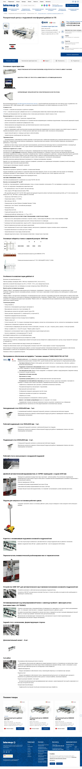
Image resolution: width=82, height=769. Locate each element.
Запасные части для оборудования (42, 756)
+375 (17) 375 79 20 (57, 749)
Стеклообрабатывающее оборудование (43, 759)
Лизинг (29, 1)
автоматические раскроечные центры (27, 103)
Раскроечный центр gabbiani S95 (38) (13, 718)
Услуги (18, 1)
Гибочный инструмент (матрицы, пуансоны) (42, 761)
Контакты (48, 1)
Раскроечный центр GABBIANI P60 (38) (64, 718)
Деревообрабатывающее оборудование (43, 745)
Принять (52, 763)
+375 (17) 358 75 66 (73, 25)
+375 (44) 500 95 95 (58, 746)
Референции (11, 1)
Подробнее (20, 728)
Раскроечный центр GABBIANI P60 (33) (39, 718)
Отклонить (59, 763)
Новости (36, 1)
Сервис (41, 1)
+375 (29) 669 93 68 (73, 23)
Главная (5, 13)
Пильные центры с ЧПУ (32, 13)
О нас (4, 1)
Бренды (24, 1)
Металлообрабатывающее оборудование (43, 751)
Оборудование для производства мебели (17, 13)
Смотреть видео (9, 728)
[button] (36, 33)
